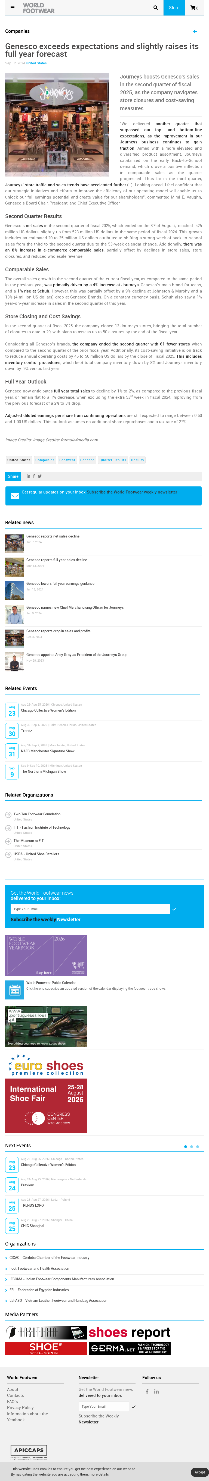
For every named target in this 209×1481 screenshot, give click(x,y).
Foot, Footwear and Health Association (39, 1268)
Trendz (26, 731)
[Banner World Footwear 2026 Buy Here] (104, 955)
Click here (33, 989)
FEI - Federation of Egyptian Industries (39, 1290)
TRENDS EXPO (32, 1205)
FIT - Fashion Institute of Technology (42, 827)
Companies (44, 460)
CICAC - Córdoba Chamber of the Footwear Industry (50, 1258)
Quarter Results (113, 460)
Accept (200, 1472)
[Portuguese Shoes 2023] (104, 1026)
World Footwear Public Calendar (51, 983)
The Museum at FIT (29, 841)
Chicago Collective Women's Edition (48, 710)
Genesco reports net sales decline (52, 536)
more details (99, 1474)
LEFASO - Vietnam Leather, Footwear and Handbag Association (58, 1300)
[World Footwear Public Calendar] (14, 989)
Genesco (87, 460)
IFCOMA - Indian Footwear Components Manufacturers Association (63, 1279)
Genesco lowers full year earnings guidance (60, 583)
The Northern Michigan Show (43, 771)
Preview (27, 1185)
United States (36, 63)
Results (137, 460)
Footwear (67, 460)
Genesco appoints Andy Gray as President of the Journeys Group (76, 655)
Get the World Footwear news (106, 1389)
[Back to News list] (195, 32)
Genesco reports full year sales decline (56, 560)
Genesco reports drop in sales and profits (58, 631)
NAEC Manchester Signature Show (48, 751)
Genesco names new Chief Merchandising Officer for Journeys (75, 607)
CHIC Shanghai (32, 1226)
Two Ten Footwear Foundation (37, 814)
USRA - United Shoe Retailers (36, 854)
